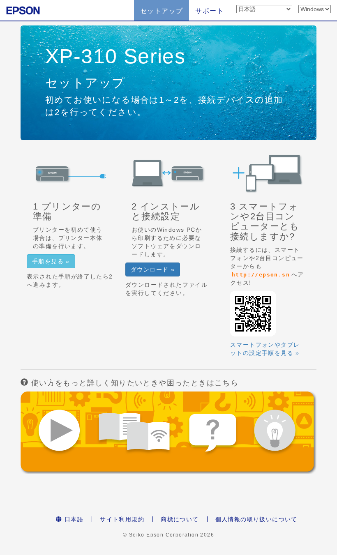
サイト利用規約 (122, 519)
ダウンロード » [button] (153, 269)
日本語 (73, 519)
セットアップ (161, 10)
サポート (209, 10)
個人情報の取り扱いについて (256, 519)
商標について (180, 519)
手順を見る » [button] (51, 261)
